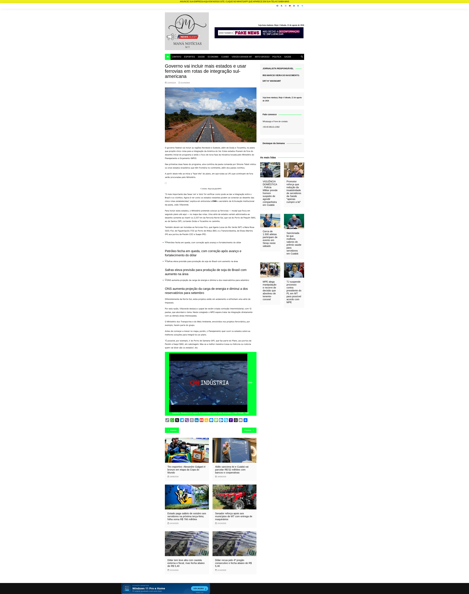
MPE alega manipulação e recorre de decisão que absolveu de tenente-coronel (269, 290)
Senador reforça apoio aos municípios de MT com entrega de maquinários (233, 516)
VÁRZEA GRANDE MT (242, 57)
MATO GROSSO (262, 57)
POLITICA (276, 57)
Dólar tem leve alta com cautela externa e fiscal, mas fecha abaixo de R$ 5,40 (186, 563)
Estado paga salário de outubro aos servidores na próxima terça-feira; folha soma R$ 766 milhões (186, 516)
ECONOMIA (213, 57)
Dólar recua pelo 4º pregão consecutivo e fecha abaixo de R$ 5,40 (233, 563)
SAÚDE (201, 57)
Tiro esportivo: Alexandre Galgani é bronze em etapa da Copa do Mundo (186, 469)
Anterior (173, 430)
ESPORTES (189, 57)
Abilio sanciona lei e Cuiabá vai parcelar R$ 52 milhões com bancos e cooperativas (231, 469)
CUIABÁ (225, 57)
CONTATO (176, 57)
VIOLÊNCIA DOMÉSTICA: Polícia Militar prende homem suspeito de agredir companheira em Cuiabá (270, 193)
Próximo (247, 430)
